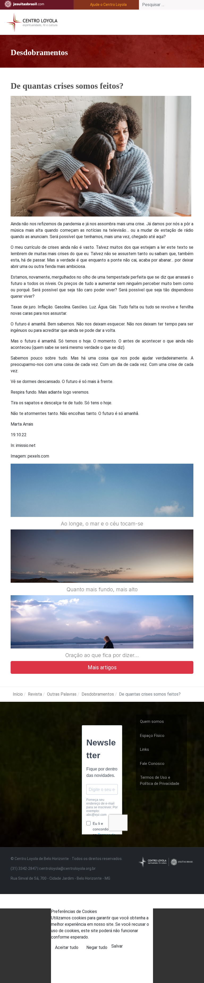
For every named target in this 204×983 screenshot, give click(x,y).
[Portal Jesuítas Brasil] (24, 4)
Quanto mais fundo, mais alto (102, 589)
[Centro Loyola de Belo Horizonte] (30, 21)
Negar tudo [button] (96, 947)
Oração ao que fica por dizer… (102, 655)
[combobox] (171, 5)
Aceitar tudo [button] (66, 947)
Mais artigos (102, 667)
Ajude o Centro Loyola (108, 4)
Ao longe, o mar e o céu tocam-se (102, 523)
